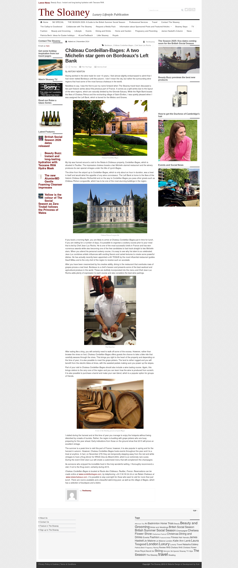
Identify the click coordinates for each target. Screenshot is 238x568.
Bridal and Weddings (159, 527)
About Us (44, 518)
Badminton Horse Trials (161, 523)
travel (163, 554)
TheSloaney (150, 42)
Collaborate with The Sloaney (79, 26)
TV (192, 26)
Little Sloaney (103, 35)
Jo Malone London (164, 540)
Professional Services (138, 22)
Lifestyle (78, 31)
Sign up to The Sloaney (49, 530)
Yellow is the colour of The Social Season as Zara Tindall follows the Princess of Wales (50, 203)
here (47, 45)
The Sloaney (64, 12)
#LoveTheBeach (86, 35)
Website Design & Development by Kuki (184, 564)
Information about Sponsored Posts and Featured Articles (145, 26)
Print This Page (87, 67)
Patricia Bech (140, 547)
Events (89, 31)
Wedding (171, 555)
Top (195, 511)
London (152, 543)
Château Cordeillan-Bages (123, 45)
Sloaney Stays (181, 26)
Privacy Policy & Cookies (48, 564)
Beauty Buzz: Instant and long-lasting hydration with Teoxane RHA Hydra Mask (77, 3)
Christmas (172, 533)
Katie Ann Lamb (182, 540)
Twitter (186, 9)
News (189, 31)
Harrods (186, 537)
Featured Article (165, 537)
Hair (180, 537)
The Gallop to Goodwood (51, 26)
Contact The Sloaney (170, 22)
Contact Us (44, 522)
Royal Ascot (145, 550)
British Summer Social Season (155, 530)
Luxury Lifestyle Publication (111, 14)
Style (191, 551)
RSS (193, 9)
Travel (154, 22)
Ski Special (175, 551)
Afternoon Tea (139, 524)
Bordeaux (108, 45)
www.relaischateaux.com (76, 477)
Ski (153, 551)
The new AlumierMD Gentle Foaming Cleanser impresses (50, 181)
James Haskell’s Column (172, 31)
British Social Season (181, 527)
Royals (115, 35)
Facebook (190, 9)
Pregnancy (149, 547)
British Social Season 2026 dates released (50, 141)
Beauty (177, 523)
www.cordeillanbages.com (90, 474)
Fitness (174, 537)
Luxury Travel (176, 544)
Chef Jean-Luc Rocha (143, 45)
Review (162, 547)
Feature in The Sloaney (49, 526)
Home (45, 22)
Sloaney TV (184, 551)
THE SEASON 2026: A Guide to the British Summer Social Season (96, 22)
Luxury (164, 543)
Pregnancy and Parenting (146, 31)
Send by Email (101, 67)
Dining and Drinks (103, 31)
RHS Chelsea (172, 547)
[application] (50, 89)
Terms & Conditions (68, 564)
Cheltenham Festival (159, 534)
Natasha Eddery (190, 544)
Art (146, 523)
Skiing (159, 550)
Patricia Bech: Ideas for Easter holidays (57, 35)
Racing (156, 547)
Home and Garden (123, 31)
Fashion (43, 31)
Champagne (181, 530)
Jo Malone (150, 540)
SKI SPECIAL (58, 22)
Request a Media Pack (106, 26)
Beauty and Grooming (61, 31)
